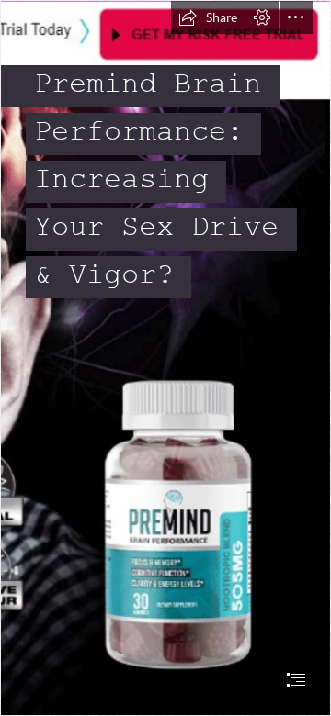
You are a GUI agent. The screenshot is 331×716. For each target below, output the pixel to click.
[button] (208, 17)
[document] (165, 358)
